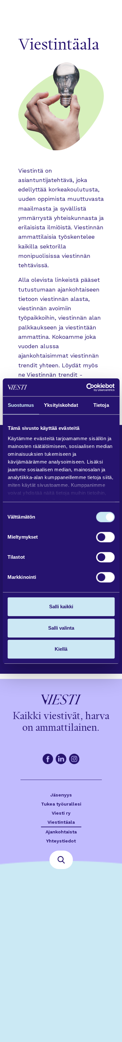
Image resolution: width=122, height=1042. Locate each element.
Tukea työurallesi (61, 804)
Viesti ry (61, 813)
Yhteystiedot (61, 840)
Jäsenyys (61, 794)
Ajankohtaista (61, 831)
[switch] (105, 537)
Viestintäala (61, 822)
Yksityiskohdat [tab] (61, 405)
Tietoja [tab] (101, 405)
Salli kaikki (61, 606)
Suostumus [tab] (21, 405)
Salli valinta (61, 628)
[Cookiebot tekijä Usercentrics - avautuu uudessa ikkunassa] (87, 387)
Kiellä (61, 649)
